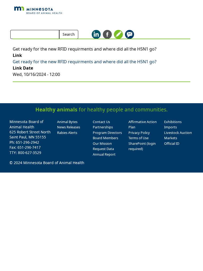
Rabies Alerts (67, 132)
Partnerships (103, 127)
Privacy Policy (139, 132)
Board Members (105, 138)
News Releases (68, 127)
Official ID (171, 143)
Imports (170, 127)
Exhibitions (173, 121)
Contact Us (101, 121)
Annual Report (104, 154)
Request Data (103, 148)
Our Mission (102, 143)
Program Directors (107, 132)
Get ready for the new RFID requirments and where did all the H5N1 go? (84, 62)
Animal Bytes (67, 121)
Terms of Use (138, 138)
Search (69, 34)
